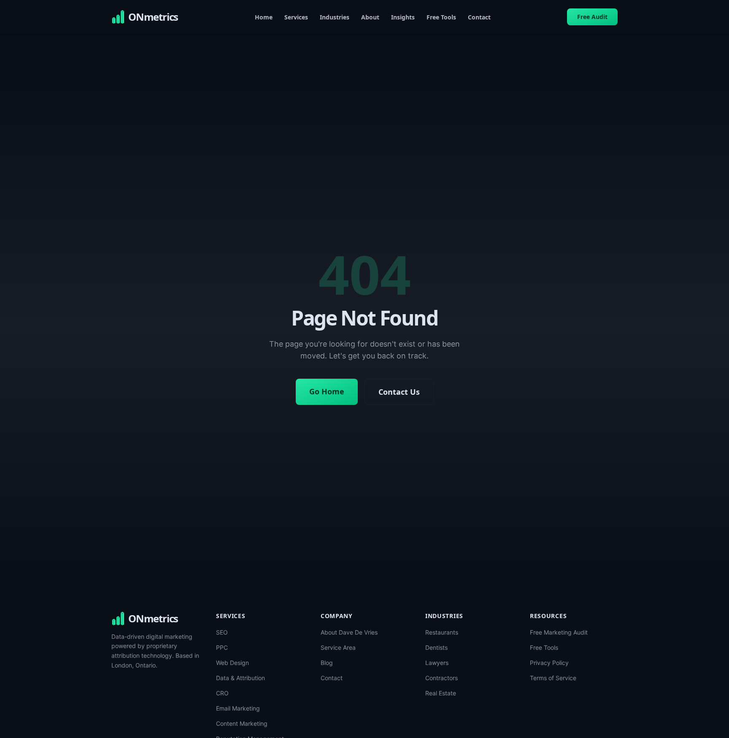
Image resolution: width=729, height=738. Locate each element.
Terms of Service (553, 677)
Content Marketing (241, 723)
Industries (334, 17)
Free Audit (592, 17)
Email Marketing (238, 708)
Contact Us (399, 392)
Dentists (436, 647)
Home (264, 17)
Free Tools (441, 17)
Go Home (326, 391)
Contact (479, 17)
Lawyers (436, 662)
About (370, 17)
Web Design (232, 662)
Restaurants (441, 632)
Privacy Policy (549, 662)
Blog (327, 662)
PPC (222, 647)
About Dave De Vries (349, 632)
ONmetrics (153, 618)
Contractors (441, 677)
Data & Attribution (240, 677)
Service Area (338, 647)
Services (296, 17)
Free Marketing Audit (559, 632)
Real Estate (440, 693)
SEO (222, 632)
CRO (222, 693)
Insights (403, 17)
